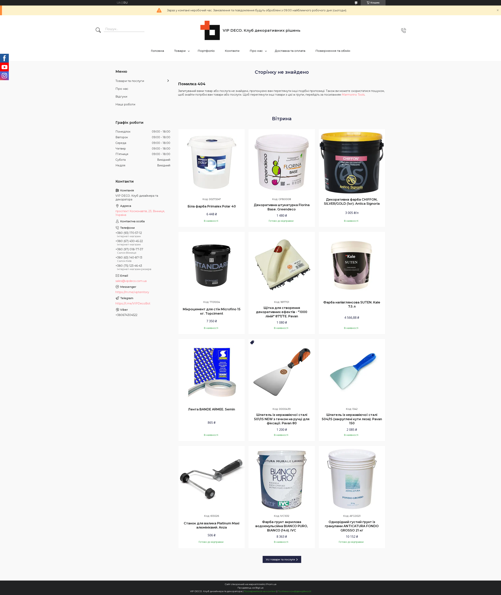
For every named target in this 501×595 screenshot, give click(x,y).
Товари (180, 51)
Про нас (256, 51)
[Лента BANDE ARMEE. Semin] (211, 372)
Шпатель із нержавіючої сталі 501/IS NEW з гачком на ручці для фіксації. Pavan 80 (281, 419)
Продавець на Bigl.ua (250, 587)
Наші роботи (125, 104)
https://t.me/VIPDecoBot (132, 303)
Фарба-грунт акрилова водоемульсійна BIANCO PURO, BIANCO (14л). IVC (281, 526)
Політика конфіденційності (294, 591)
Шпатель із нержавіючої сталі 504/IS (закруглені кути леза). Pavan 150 (352, 419)
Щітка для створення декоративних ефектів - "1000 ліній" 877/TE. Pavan (281, 312)
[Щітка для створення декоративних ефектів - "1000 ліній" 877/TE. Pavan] (281, 265)
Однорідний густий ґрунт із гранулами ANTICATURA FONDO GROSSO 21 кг (352, 526)
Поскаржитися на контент (260, 591)
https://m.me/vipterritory (132, 292)
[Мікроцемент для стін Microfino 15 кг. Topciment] (211, 265)
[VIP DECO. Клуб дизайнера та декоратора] (210, 30)
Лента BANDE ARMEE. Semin (211, 409)
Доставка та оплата (290, 51)
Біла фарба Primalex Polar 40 (211, 206)
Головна (157, 51)
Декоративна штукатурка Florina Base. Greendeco (282, 207)
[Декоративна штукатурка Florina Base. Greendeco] (281, 162)
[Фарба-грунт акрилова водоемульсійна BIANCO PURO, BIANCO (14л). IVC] (281, 479)
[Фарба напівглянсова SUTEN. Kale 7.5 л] (352, 265)
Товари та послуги (129, 81)
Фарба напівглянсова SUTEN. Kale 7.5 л (351, 305)
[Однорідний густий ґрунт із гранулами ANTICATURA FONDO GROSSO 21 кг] (352, 479)
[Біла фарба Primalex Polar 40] (211, 162)
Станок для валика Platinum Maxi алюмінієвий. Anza (211, 525)
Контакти (232, 51)
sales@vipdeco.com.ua (131, 281)
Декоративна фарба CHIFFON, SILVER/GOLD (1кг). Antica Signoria (352, 202)
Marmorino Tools (353, 94)
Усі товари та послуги (280, 559)
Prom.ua (271, 584)
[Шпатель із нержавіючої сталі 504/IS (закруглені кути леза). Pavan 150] (352, 372)
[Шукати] (98, 30)
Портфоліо (206, 51)
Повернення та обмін (332, 51)
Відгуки (121, 96)
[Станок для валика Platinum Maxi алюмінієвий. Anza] (211, 479)
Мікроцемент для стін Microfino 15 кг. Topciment (212, 311)
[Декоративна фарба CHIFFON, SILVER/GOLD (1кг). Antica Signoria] (352, 162)
